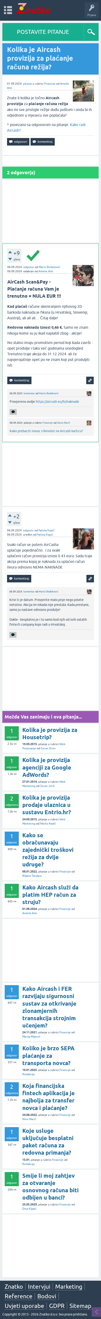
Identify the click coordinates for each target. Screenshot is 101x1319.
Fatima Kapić (46, 530)
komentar (29, 393)
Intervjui (39, 1286)
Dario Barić (63, 422)
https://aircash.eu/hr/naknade (57, 401)
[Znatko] (33, 8)
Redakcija (28, 1074)
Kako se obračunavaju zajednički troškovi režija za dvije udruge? (48, 850)
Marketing (68, 1286)
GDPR (57, 1306)
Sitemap (80, 1306)
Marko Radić (48, 823)
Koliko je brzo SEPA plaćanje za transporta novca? (48, 1055)
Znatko (14, 1286)
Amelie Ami (46, 271)
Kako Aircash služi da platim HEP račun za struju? (50, 894)
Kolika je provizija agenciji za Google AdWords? (46, 767)
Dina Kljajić (29, 1208)
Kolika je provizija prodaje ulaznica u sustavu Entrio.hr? (46, 805)
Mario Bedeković (49, 267)
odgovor (28, 267)
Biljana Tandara (32, 875)
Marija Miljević (31, 1036)
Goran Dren (48, 748)
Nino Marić (29, 1119)
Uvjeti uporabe (24, 1306)
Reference (18, 1296)
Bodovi (46, 1296)
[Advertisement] (50, 211)
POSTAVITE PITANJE (43, 32)
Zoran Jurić (47, 786)
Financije (49, 83)
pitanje (27, 83)
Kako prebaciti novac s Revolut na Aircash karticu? (46, 431)
